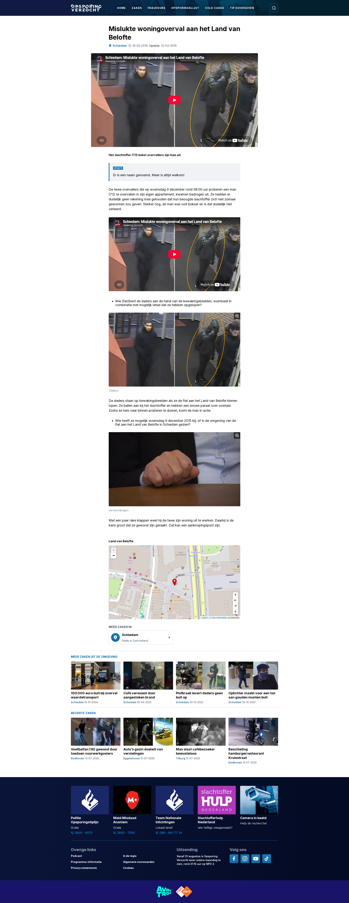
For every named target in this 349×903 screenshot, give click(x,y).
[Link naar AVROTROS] (164, 891)
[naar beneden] (235, 611)
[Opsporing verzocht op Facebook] (234, 858)
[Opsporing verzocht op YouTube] (255, 858)
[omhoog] (235, 595)
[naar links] (235, 600)
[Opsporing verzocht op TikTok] (266, 858)
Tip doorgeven (242, 7)
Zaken (137, 7)
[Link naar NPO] (184, 891)
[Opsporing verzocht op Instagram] (244, 858)
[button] (174, 582)
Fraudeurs (156, 7)
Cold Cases (214, 7)
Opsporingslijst (185, 7)
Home (121, 7)
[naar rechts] (235, 606)
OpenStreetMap (219, 617)
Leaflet (204, 617)
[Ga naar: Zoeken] (274, 8)
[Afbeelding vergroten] (237, 316)
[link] (141, 637)
